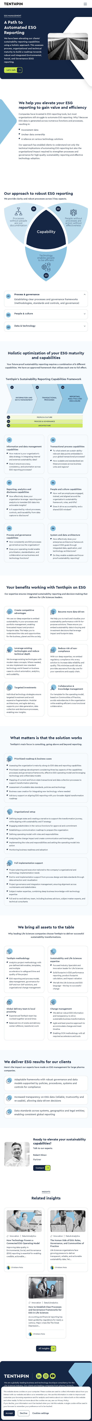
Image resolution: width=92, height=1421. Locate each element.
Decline (23, 1413)
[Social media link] (39, 1376)
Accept (9, 1413)
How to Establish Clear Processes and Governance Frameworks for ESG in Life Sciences (45, 1310)
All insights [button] (44, 1348)
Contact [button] (40, 1168)
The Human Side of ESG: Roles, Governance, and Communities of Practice (67, 1243)
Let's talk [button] (11, 70)
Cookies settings (40, 1413)
